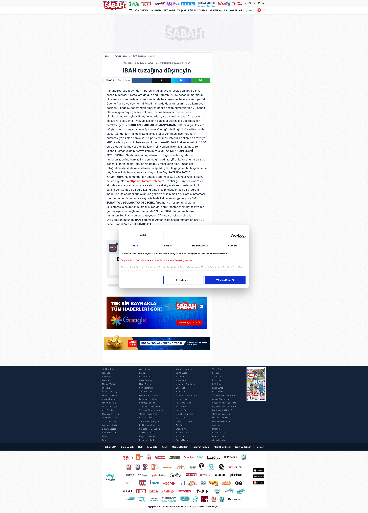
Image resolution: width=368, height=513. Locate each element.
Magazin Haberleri (147, 436)
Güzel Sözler (181, 388)
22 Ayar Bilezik (109, 429)
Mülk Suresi (217, 384)
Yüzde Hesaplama (184, 369)
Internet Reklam (201, 447)
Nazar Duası (181, 399)
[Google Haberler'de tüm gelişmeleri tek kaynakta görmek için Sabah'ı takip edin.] (157, 314)
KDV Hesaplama (146, 417)
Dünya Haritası (182, 440)
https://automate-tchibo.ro (147, 181)
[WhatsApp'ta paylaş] (200, 80)
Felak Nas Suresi (183, 402)
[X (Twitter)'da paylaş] (161, 80)
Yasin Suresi (181, 376)
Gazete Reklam (180, 447)
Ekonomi (169, 10)
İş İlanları (106, 373)
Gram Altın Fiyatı (109, 406)
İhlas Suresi (217, 380)
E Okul (142, 373)
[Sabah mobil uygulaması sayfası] (113, 247)
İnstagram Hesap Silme (186, 395)
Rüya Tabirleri (145, 380)
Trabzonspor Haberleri (149, 406)
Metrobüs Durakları (184, 414)
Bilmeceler (180, 391)
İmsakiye (106, 388)
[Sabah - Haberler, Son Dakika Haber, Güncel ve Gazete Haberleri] (114, 4)
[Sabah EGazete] (256, 404)
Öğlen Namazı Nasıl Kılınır (224, 406)
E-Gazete (152, 447)
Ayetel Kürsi (181, 380)
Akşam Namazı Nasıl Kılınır (224, 399)
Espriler (215, 373)
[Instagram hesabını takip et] (259, 3)
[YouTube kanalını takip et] (263, 3)
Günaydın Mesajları (221, 414)
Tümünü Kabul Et (225, 280)
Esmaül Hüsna (218, 432)
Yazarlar (236, 10)
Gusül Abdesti (218, 391)
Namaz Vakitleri (109, 384)
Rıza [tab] (135, 245)
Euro (104, 440)
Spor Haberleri (146, 391)
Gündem (156, 10)
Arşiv (164, 447)
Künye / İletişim (243, 447)
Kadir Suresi (217, 388)
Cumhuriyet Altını (110, 425)
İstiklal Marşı (218, 436)
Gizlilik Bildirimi (222, 447)
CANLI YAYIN (239, 3)
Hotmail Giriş (181, 410)
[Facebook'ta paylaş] (142, 80)
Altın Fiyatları (108, 410)
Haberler (107, 56)
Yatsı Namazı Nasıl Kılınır (223, 395)
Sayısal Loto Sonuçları (149, 429)
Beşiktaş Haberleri (147, 402)
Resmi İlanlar (218, 10)
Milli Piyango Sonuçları (149, 425)
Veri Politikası (108, 369)
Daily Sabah (127, 447)
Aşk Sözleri (181, 417)
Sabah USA (110, 447)
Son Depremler (146, 388)
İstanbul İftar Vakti (110, 395)
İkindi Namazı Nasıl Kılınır (223, 410)
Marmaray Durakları (221, 421)
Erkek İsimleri (182, 429)
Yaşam (181, 10)
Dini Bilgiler (217, 429)
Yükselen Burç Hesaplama (151, 410)
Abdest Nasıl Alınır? (184, 421)
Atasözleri (180, 425)
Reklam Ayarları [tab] (200, 245)
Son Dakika (141, 10)
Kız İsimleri (181, 436)
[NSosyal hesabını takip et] (254, 3)
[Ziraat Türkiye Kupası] (259, 10)
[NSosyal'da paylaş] (181, 80)
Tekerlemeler (218, 376)
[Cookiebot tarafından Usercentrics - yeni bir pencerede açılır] (233, 236)
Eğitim (192, 10)
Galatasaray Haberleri (149, 395)
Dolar (104, 436)
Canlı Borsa (144, 369)
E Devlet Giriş (145, 376)
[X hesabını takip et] (250, 3)
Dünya (203, 10)
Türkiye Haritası (146, 432)
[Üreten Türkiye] (206, 3)
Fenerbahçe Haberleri (149, 399)
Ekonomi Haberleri (147, 440)
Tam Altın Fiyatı (109, 421)
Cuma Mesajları (219, 440)
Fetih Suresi (181, 406)
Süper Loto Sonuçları (149, 421)
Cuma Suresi (182, 373)
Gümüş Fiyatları (109, 432)
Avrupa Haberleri (122, 56)
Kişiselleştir (182, 280)
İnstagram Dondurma (185, 384)
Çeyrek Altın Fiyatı (110, 414)
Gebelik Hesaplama (148, 414)
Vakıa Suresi (218, 369)
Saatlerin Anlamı (219, 425)
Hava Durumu (145, 384)
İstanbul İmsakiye (110, 391)
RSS (140, 447)
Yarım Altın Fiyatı (109, 417)
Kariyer (259, 447)
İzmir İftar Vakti (109, 402)
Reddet (142, 235)
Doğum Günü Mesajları (222, 417)
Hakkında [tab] (232, 245)
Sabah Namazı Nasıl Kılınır (224, 402)
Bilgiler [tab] (167, 245)
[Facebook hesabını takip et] (245, 3)
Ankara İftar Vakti (110, 399)
